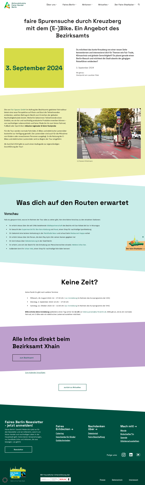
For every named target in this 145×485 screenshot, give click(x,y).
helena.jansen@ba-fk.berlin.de (94, 312)
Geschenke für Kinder (66, 437)
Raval (56, 229)
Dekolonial (93, 433)
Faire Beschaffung (96, 437)
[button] (56, 4)
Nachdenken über (96, 427)
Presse (102, 480)
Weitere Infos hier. (79, 245)
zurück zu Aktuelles (72, 387)
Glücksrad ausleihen (129, 441)
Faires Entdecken (63, 427)
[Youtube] (138, 455)
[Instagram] (124, 455)
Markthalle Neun (50, 233)
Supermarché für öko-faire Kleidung (36, 229)
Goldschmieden (63, 440)
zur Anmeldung (71, 298)
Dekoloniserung (31, 241)
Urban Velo (29, 249)
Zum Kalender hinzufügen (35, 372)
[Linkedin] (131, 455)
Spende (123, 437)
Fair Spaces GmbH (18, 109)
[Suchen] (139, 4)
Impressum (133, 480)
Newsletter (18, 449)
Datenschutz (117, 480)
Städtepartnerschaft (54, 225)
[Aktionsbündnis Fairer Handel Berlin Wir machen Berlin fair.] (17, 5)
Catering (60, 433)
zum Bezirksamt (27, 358)
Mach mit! (127, 426)
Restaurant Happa (78, 233)
